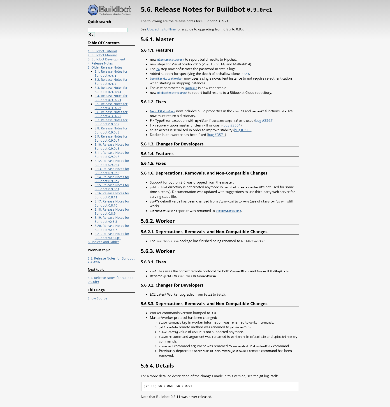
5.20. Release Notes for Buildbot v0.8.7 (112, 228)
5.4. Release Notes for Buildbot (111, 98)
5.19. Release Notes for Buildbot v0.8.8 (112, 220)
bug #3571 (216, 134)
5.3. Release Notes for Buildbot (111, 90)
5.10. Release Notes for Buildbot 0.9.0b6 (112, 147)
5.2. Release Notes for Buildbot (111, 82)
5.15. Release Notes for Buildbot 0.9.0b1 (112, 187)
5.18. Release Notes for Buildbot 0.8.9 (112, 211)
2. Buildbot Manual (102, 55)
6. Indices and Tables (103, 242)
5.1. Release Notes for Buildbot (111, 73)
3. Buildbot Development (106, 59)
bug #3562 (263, 120)
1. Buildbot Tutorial (102, 51)
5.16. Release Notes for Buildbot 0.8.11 (112, 195)
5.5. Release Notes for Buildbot (111, 106)
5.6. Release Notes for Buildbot (111, 114)
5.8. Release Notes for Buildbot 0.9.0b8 (111, 130)
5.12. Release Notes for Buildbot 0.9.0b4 (112, 163)
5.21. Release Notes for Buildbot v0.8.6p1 (112, 236)
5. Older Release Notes (105, 67)
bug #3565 (242, 130)
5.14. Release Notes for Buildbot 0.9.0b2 (112, 179)
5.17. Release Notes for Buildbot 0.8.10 (112, 203)
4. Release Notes (100, 63)
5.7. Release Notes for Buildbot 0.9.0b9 (111, 122)
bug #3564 (232, 125)
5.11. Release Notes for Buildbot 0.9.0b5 (112, 155)
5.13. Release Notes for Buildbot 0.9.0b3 (112, 171)
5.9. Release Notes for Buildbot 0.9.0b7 (111, 138)
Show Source (97, 298)
